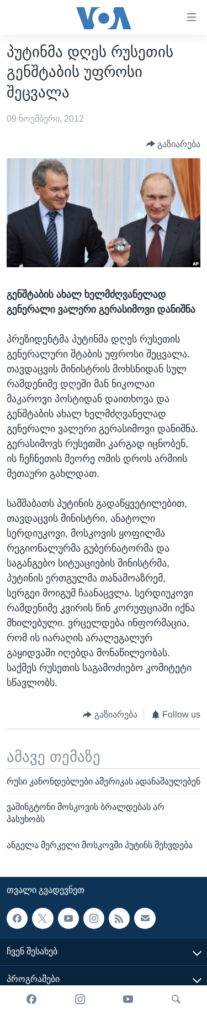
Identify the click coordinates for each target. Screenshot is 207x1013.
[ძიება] (176, 999)
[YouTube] (128, 999)
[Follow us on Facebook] (17, 918)
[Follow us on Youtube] (68, 918)
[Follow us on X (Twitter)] (42, 918)
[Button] (173, 144)
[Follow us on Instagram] (93, 918)
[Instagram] (80, 999)
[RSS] (119, 918)
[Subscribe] (144, 918)
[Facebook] (31, 999)
